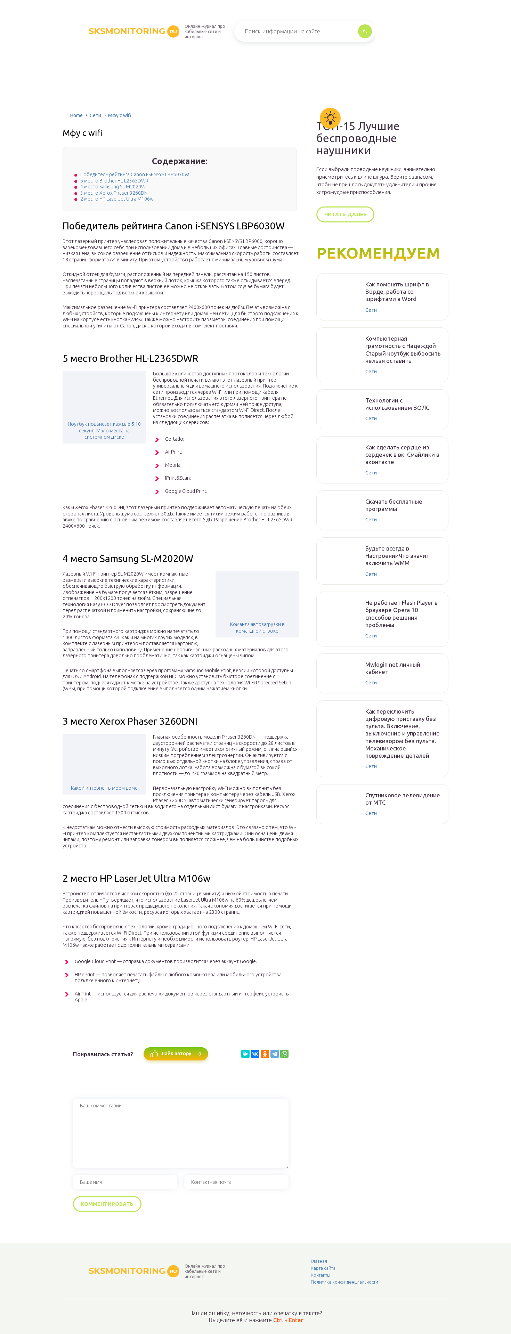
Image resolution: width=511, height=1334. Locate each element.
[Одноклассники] (265, 1054)
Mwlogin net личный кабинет (392, 668)
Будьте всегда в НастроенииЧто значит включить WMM (397, 556)
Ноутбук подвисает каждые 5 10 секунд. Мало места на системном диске (104, 430)
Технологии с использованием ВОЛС (397, 404)
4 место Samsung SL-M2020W (113, 186)
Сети (95, 115)
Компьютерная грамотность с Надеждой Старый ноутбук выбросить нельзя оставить (403, 349)
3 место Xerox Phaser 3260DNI (114, 193)
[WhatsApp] (284, 1054)
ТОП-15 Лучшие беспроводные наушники (358, 138)
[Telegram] (274, 1054)
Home (76, 115)
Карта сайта (323, 1268)
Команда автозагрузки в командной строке (257, 627)
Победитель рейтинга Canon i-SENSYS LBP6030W (134, 174)
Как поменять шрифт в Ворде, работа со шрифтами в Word (397, 291)
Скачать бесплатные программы (393, 505)
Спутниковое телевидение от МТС (402, 799)
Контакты (320, 1274)
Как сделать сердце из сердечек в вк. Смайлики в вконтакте (402, 454)
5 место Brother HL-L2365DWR (114, 181)
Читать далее (345, 214)
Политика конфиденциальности (344, 1281)
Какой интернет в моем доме (104, 788)
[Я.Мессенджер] (245, 1054)
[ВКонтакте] (255, 1054)
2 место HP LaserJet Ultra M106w (117, 199)
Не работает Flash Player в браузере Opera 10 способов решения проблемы (401, 613)
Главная (319, 1261)
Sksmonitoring (133, 31)
